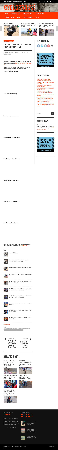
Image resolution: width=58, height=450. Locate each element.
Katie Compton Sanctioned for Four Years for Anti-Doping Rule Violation (24, 378)
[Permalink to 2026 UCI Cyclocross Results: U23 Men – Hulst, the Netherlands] (6, 304)
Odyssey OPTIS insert (13, 253)
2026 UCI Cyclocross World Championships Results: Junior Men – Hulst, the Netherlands (20, 296)
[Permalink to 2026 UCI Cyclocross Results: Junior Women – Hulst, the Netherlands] (6, 311)
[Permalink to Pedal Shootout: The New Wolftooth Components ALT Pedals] (11, 32)
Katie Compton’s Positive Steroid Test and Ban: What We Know (10, 377)
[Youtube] (50, 1)
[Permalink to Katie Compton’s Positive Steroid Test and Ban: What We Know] (10, 384)
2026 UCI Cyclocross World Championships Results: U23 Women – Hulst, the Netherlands (46, 26)
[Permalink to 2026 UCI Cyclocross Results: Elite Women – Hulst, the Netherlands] (6, 318)
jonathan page (13, 330)
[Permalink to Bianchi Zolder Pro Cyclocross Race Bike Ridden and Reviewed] (23, 437)
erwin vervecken (19, 328)
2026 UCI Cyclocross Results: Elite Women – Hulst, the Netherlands (20, 318)
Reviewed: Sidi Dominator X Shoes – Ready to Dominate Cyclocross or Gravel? (19, 260)
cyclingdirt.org (12, 328)
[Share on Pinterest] (27, 52)
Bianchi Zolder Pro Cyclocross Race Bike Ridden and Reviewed (31, 438)
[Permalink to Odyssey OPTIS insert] (6, 254)
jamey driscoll (7, 330)
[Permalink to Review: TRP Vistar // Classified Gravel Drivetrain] (6, 268)
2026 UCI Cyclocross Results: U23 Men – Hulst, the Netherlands (20, 303)
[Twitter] (47, 1)
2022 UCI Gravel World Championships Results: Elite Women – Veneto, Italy (25, 363)
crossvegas (6, 328)
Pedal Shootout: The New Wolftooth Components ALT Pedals (11, 25)
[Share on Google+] (25, 52)
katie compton (20, 330)
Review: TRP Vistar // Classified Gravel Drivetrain (20, 267)
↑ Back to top (51, 446)
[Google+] (42, 1)
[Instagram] (44, 1)
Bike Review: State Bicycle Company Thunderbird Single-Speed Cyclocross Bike (45, 104)
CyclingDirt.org (24, 245)
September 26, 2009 (7, 54)
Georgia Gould (27, 328)
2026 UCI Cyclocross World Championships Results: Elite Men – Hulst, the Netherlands (29, 26)
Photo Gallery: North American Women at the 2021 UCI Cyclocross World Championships (10, 392)
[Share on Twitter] (22, 52)
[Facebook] (39, 1)
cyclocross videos (9, 41)
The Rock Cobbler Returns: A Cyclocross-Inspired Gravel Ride (31, 430)
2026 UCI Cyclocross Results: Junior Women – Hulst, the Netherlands (20, 310)
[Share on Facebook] (20, 52)
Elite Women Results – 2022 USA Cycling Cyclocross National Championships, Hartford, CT (9, 364)
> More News (7, 324)
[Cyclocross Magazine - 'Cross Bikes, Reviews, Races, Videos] (19, 7)
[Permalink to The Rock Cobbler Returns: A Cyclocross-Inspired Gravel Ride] (23, 430)
